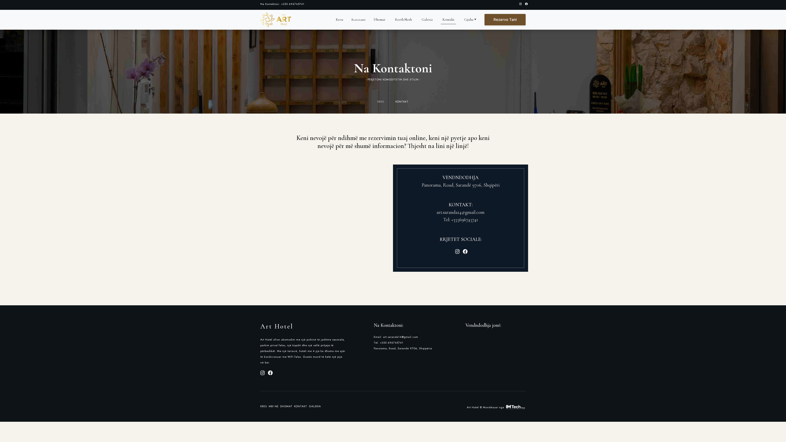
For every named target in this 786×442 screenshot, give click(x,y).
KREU (382, 102)
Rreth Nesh (403, 19)
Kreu (339, 19)
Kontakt (448, 19)
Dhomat (379, 19)
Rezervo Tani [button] (505, 19)
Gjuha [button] (468, 19)
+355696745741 (464, 220)
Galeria (427, 19)
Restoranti (358, 20)
